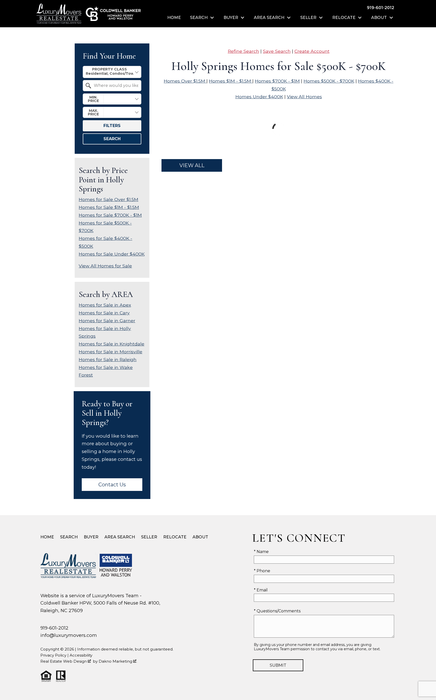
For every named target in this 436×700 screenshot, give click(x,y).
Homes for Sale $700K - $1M (110, 215)
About (200, 537)
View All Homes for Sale (105, 265)
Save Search (277, 51)
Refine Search (243, 51)
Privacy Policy (53, 655)
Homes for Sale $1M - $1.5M (109, 207)
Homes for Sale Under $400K (112, 254)
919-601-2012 (54, 628)
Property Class (109, 69)
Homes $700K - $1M (277, 81)
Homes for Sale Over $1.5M (108, 199)
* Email (261, 590)
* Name (261, 551)
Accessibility (81, 655)
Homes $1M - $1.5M (230, 81)
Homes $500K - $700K (329, 81)
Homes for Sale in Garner (107, 320)
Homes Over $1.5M (185, 81)
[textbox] (115, 86)
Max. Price (93, 112)
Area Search (119, 537)
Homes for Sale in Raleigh (108, 359)
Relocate (174, 537)
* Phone (262, 570)
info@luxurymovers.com (68, 635)
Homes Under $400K (259, 96)
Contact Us (112, 485)
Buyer (91, 537)
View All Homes (304, 96)
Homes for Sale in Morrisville (110, 351)
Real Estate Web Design (64, 661)
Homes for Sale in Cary (104, 312)
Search (112, 138)
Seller (149, 537)
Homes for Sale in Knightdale (111, 343)
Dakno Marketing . (118, 661)
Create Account (312, 51)
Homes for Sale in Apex (105, 305)
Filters (112, 125)
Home (174, 18)
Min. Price (93, 99)
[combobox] (112, 72)
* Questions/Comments (277, 611)
